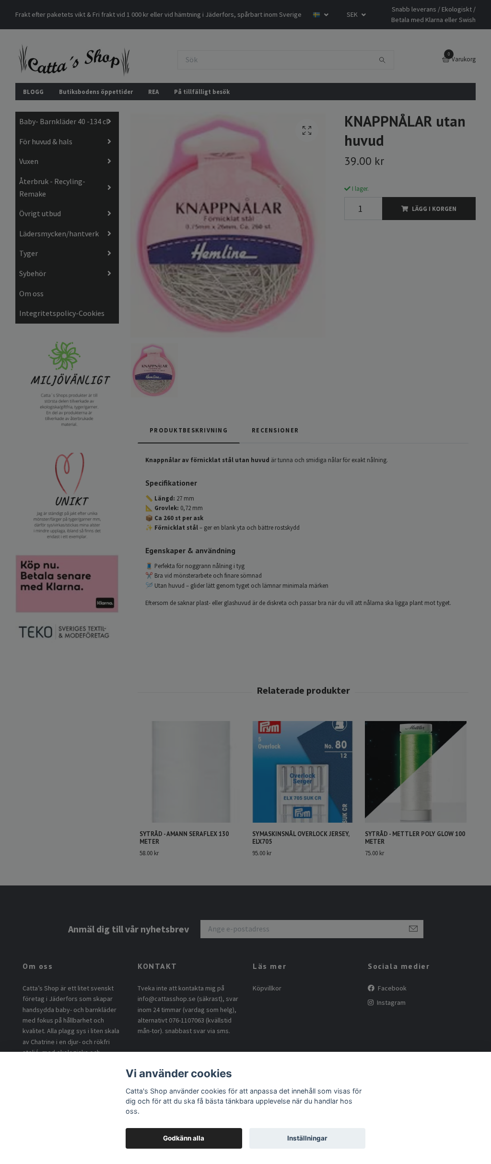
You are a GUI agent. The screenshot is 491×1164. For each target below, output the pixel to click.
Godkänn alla (183, 1138)
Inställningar (307, 1138)
